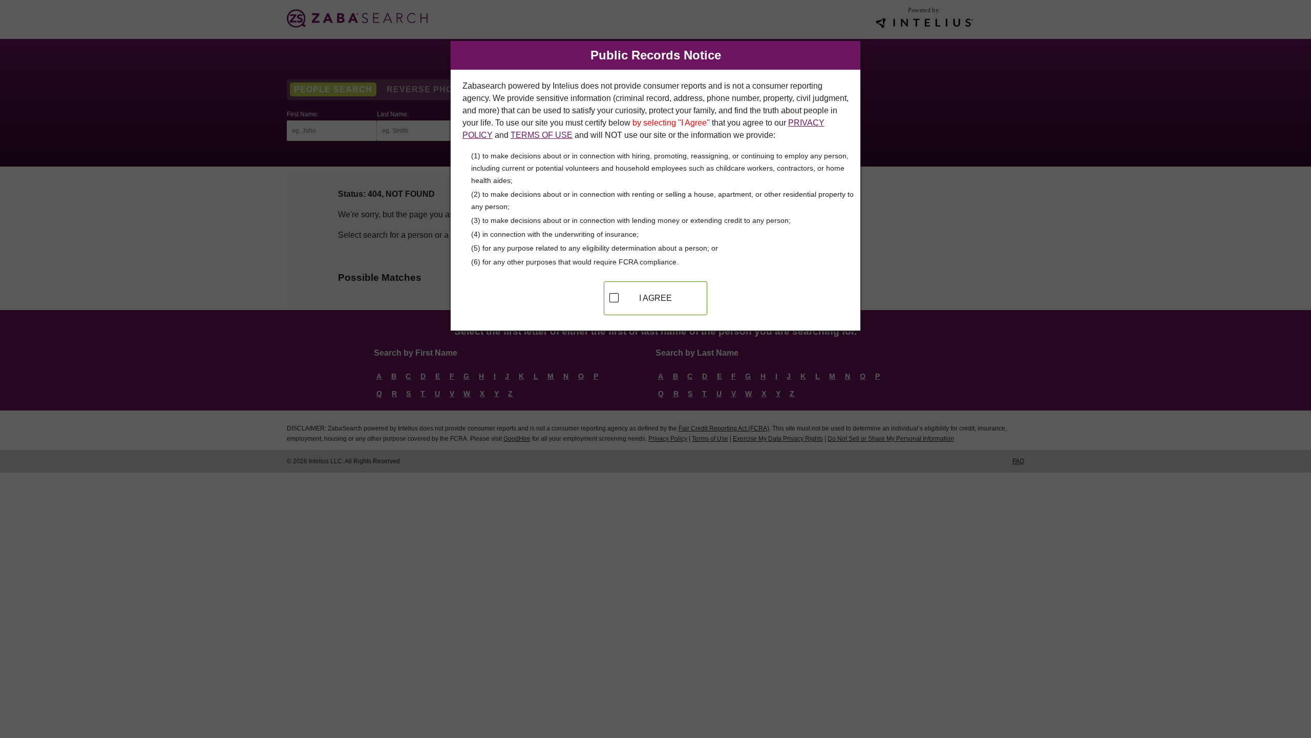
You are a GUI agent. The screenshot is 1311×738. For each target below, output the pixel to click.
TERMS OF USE (542, 135)
